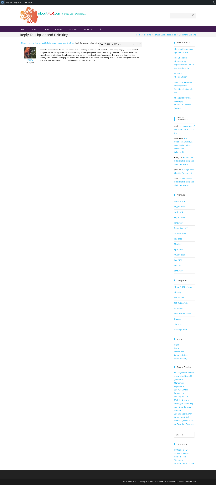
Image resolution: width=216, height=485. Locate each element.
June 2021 (178, 265)
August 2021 (179, 254)
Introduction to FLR (182, 313)
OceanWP (28, 2)
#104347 (137, 44)
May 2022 (178, 244)
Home (23, 43)
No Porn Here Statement (165, 481)
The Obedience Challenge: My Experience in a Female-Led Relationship (183, 145)
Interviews (178, 308)
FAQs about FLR (181, 450)
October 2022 (180, 233)
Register (18, 2)
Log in (176, 348)
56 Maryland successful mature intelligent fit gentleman (184, 376)
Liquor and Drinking (66, 43)
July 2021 (178, 260)
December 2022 (181, 228)
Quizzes (177, 319)
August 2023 (179, 217)
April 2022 (178, 249)
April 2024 (178, 212)
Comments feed (181, 355)
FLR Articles (179, 297)
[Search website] (100, 29)
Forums (31, 43)
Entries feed (179, 351)
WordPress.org (180, 358)
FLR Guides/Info (181, 303)
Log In (9, 2)
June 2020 (178, 270)
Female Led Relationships (45, 43)
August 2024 (179, 206)
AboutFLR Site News (183, 287)
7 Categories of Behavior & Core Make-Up (184, 129)
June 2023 (178, 222)
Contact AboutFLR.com (184, 463)
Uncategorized (180, 329)
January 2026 (179, 201)
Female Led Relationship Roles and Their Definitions (184, 161)
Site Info (177, 324)
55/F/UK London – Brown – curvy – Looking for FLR (182, 393)
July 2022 (178, 238)
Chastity (177, 292)
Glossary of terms (181, 453)
